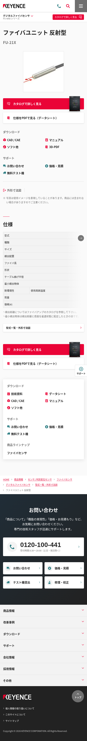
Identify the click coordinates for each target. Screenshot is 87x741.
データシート (57, 394)
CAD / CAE (13, 140)
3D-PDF (54, 147)
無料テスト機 (15, 173)
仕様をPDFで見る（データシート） (35, 118)
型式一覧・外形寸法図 (18, 327)
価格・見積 (56, 166)
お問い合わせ (15, 166)
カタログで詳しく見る (27, 104)
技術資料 (16, 394)
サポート (81, 373)
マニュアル (56, 140)
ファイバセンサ (17, 453)
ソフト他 (12, 147)
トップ (78, 697)
